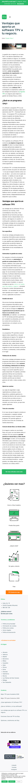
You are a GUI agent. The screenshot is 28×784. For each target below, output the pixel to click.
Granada (5, 671)
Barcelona (6, 659)
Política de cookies (8, 628)
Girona (5, 667)
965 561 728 (6, 607)
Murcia (5, 676)
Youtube (14, 767)
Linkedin (14, 765)
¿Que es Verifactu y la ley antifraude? (11, 706)
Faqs (14, 586)
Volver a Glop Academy (14, 505)
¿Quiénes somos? (6, 611)
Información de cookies (9, 626)
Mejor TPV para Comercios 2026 (10, 698)
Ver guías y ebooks (14, 566)
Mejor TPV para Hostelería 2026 (10, 694)
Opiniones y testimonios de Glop (10, 720)
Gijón (4, 665)
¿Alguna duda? (14, 546)
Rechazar (12, 781)
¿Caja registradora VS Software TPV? (11, 702)
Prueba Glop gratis (14, 525)
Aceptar (4, 781)
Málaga (5, 680)
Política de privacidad (9, 623)
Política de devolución (9, 632)
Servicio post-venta (6, 613)
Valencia (5, 654)
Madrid (5, 656)
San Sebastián (7, 682)
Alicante (5, 652)
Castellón (5, 663)
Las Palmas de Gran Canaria (11, 678)
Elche (4, 669)
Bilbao (4, 661)
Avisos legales (7, 630)
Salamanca (6, 673)
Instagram (14, 769)
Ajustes (18, 781)
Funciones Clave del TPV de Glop (10, 716)
